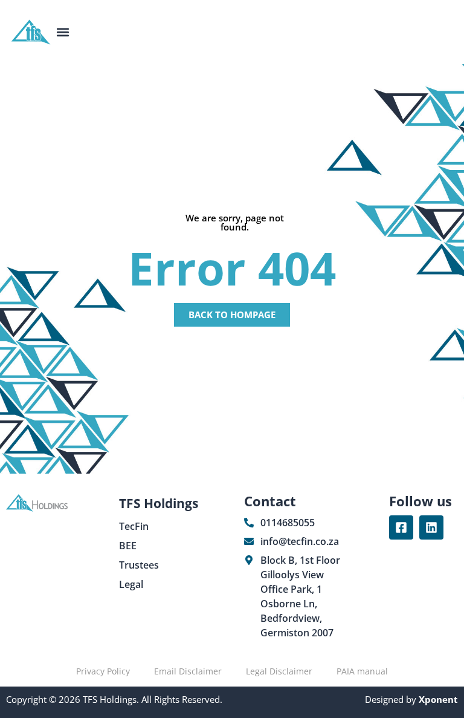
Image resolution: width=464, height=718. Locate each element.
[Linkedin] (431, 527)
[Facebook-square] (401, 527)
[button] (63, 32)
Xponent (437, 699)
